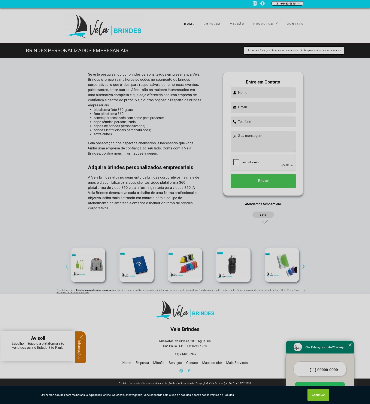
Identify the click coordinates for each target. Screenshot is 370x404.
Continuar (318, 395)
